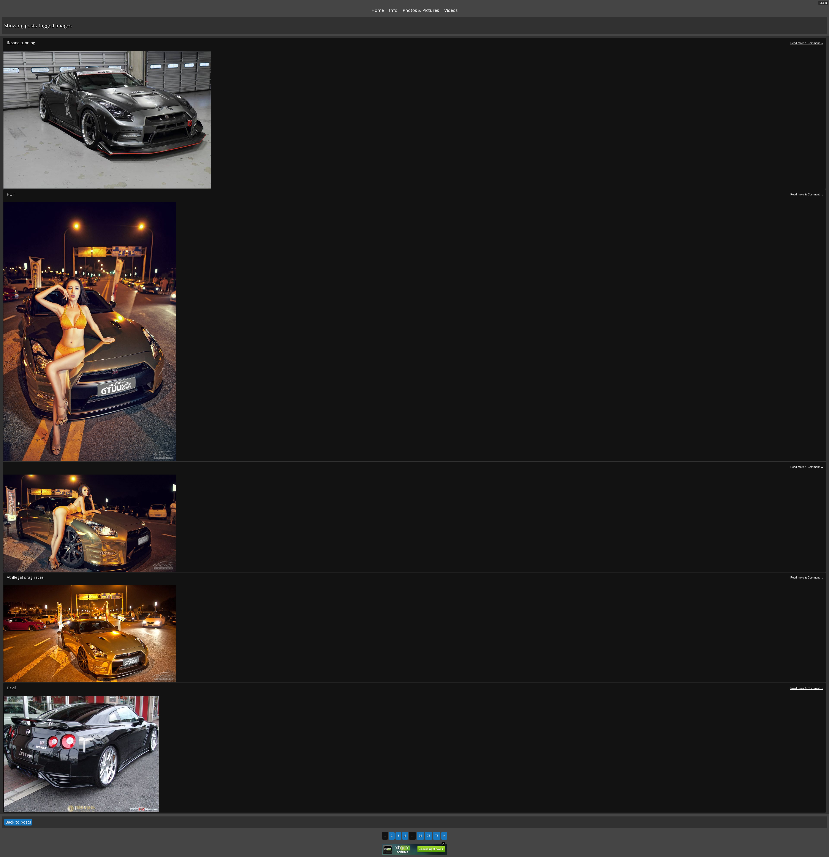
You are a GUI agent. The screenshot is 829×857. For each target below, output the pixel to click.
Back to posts (18, 822)
